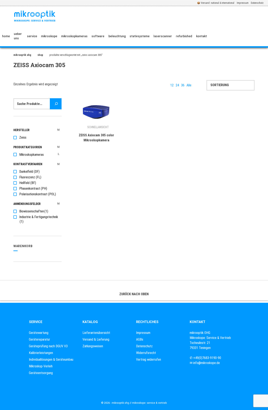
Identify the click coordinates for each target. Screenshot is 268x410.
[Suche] (56, 103)
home (6, 36)
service (32, 36)
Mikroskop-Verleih (41, 366)
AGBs (139, 339)
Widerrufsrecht (146, 353)
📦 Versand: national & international (215, 2)
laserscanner (162, 36)
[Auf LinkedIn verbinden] (234, 36)
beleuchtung (117, 36)
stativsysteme (139, 36)
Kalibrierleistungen (41, 353)
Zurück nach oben (134, 294)
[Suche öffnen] (261, 36)
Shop (40, 54)
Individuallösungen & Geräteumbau (51, 359)
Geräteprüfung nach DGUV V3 (48, 346)
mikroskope (49, 36)
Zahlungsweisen (92, 346)
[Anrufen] (215, 36)
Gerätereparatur (39, 339)
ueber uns (18, 36)
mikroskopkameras (74, 36)
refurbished (184, 36)
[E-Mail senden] (224, 36)
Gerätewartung (38, 333)
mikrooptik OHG (22, 54)
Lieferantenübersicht (96, 333)
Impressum (243, 2)
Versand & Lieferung (95, 339)
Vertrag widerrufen (148, 359)
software (97, 36)
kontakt (201, 36)
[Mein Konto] (247, 36)
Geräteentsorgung (41, 373)
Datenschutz (257, 2)
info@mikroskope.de (206, 363)
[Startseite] (34, 16)
